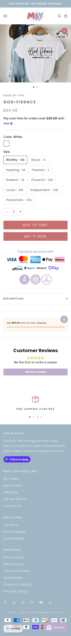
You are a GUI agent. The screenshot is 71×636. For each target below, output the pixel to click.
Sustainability (13, 538)
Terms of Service (16, 571)
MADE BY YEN (13, 95)
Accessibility (12, 578)
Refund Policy (13, 564)
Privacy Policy (13, 557)
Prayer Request (15, 531)
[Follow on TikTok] (50, 602)
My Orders (11, 478)
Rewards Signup (15, 591)
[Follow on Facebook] (5, 602)
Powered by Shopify (50, 612)
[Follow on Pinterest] (32, 602)
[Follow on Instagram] (14, 602)
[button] (64, 319)
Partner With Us (15, 499)
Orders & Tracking (17, 584)
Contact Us (12, 506)
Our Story (10, 525)
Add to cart (35, 225)
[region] (35, 403)
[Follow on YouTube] (41, 602)
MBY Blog (10, 492)
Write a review (35, 372)
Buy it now (35, 236)
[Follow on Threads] (23, 602)
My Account (12, 485)
